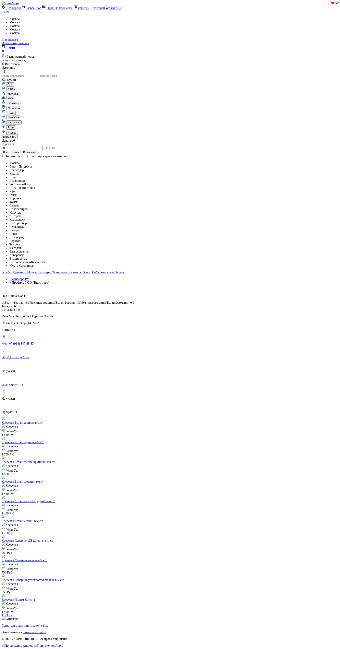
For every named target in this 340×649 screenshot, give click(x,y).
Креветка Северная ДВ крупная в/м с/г (28, 540)
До (45, 147)
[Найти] (40, 12)
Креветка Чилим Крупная (19, 599)
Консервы (107, 272)
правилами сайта (34, 632)
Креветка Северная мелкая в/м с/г (24, 560)
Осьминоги (59, 272)
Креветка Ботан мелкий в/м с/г (22, 521)
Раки (87, 272)
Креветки (19, 272)
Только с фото (15, 156)
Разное (119, 272)
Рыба (95, 272)
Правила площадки (59, 8)
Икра (46, 272)
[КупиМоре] (10, 3)
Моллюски (34, 272)
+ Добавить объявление (106, 8)
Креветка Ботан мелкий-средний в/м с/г (28, 501)
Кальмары (75, 272)
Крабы (7, 272)
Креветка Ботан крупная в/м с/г (23, 422)
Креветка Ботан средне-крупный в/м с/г (28, 462)
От (4, 147)
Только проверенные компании (49, 156)
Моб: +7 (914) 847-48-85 (18, 343)
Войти (10, 48)
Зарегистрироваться (15, 43)
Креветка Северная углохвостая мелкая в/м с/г (33, 580)
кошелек (83, 8)
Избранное (34, 8)
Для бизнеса (10, 39)
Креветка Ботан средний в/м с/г (23, 481)
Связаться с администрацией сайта (25, 625)
